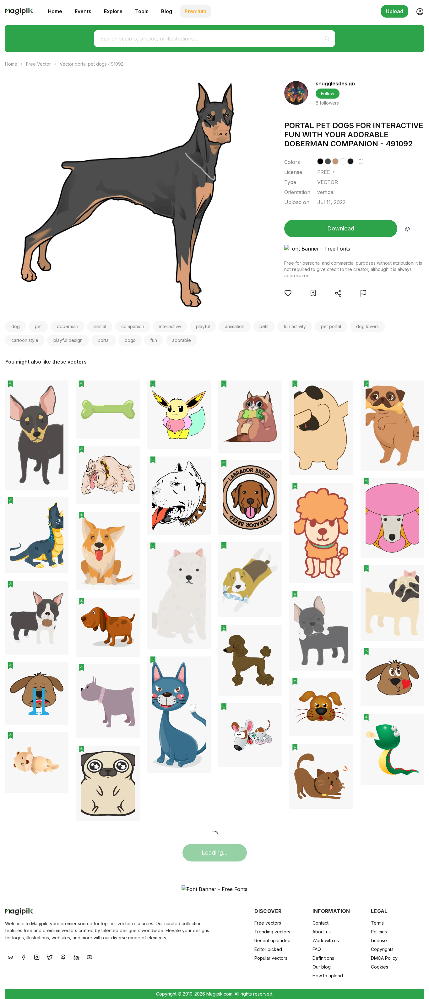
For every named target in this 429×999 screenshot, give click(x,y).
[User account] (417, 11)
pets (264, 326)
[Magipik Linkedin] (76, 957)
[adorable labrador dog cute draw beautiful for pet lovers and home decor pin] (272, 470)
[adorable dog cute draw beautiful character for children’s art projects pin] (343, 492)
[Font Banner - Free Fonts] (354, 248)
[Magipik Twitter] (50, 957)
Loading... (215, 852)
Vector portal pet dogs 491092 (91, 64)
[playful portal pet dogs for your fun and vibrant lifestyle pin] (130, 455)
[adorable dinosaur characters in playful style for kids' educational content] (36, 535)
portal (104, 340)
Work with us (325, 940)
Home (55, 11)
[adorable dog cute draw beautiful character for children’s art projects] (321, 533)
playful (203, 326)
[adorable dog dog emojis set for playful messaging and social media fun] (392, 677)
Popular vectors (270, 958)
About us (321, 931)
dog (15, 326)
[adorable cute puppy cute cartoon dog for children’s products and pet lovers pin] (272, 713)
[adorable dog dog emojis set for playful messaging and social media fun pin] (414, 658)
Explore (113, 11)
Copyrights (382, 949)
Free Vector (38, 64)
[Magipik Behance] (10, 957)
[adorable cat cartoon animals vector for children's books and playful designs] (179, 715)
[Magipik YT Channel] (89, 957)
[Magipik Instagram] (36, 957)
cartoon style (24, 340)
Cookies (379, 966)
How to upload (327, 975)
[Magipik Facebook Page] (23, 957)
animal (99, 326)
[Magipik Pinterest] (63, 957)
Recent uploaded (272, 940)
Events (83, 11)
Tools (142, 11)
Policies (379, 931)
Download (340, 228)
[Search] (327, 38)
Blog (166, 11)
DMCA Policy (384, 958)
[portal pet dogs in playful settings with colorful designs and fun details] (179, 496)
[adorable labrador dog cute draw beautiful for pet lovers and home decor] (250, 497)
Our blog (321, 966)
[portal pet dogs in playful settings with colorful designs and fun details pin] (201, 466)
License (379, 940)
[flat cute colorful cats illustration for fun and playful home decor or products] (321, 776)
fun (153, 340)
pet (38, 326)
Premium (195, 11)
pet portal (331, 326)
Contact (320, 923)
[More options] (60, 492)
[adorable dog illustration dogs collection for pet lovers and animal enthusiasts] (179, 596)
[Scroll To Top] (415, 987)
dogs (130, 340)
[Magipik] (19, 11)
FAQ (316, 949)
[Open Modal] (288, 293)
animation (234, 326)
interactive (170, 326)
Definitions (323, 958)
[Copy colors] (361, 161)
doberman (67, 326)
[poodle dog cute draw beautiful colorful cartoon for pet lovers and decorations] (392, 518)
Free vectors (267, 923)
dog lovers (367, 326)
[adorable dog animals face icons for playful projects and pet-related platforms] (321, 707)
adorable (181, 340)
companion (132, 326)
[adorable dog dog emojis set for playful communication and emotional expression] (36, 693)
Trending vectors (272, 931)
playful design (68, 340)
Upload (394, 11)
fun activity (295, 326)
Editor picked (268, 949)
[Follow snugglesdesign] (296, 93)
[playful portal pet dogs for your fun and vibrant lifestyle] (107, 475)
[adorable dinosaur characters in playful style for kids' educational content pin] (59, 507)
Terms (377, 923)
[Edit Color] (407, 228)
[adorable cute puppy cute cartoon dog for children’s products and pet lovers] (250, 735)
